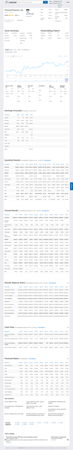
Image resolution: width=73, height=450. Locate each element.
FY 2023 (39, 422)
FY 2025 (24, 422)
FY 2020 (61, 422)
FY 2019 (17, 424)
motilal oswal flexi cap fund (14, 414)
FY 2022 (46, 422)
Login (68, 2)
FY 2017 (31, 424)
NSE (28, 10)
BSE (28, 11)
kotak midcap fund (11, 401)
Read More (8, 442)
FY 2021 (53, 422)
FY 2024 (31, 422)
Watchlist (21, 20)
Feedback (71, 186)
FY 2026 (17, 422)
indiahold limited (53, 406)
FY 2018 (24, 424)
